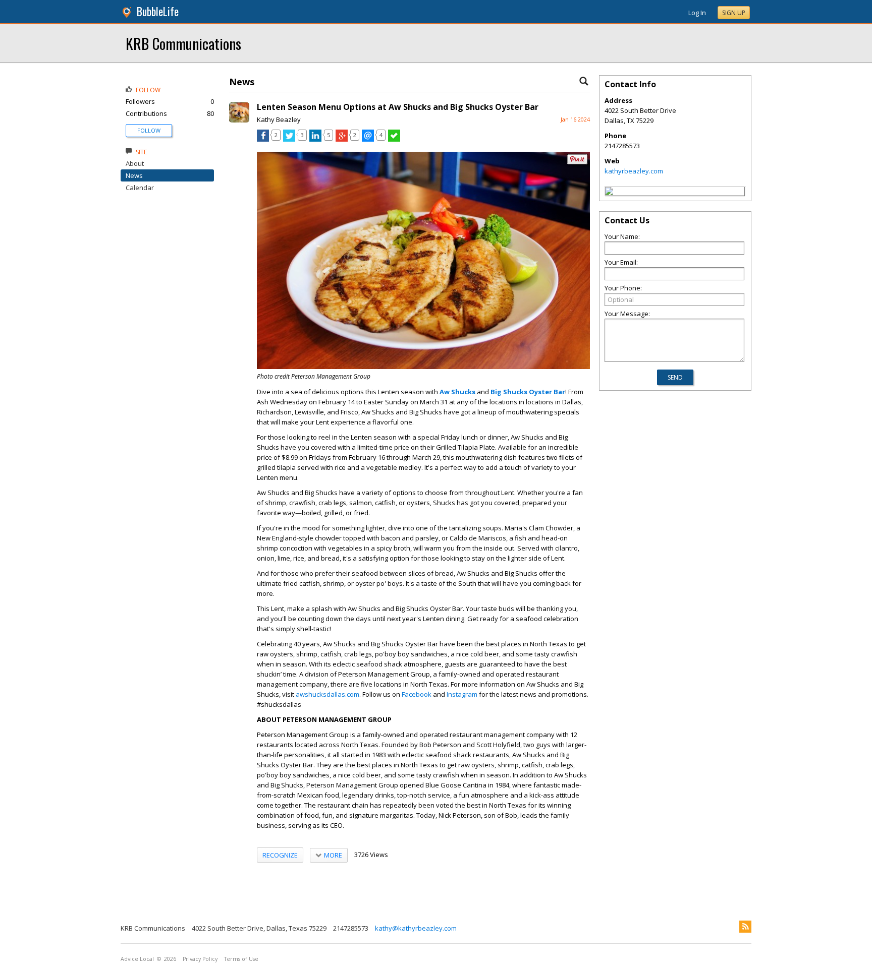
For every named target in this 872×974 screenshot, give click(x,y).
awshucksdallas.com (327, 694)
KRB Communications (183, 43)
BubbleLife (158, 11)
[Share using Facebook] (263, 139)
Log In (697, 12)
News (134, 175)
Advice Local (137, 958)
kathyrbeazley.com (634, 170)
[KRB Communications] (609, 192)
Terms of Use (241, 958)
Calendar (140, 187)
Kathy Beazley (279, 119)
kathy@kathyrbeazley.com (416, 928)
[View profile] (239, 120)
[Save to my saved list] (394, 139)
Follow (148, 130)
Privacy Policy (200, 958)
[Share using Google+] (342, 139)
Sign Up (733, 13)
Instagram (462, 694)
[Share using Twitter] (289, 139)
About (135, 163)
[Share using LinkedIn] (315, 139)
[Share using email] (368, 139)
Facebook (416, 694)
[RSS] (745, 927)
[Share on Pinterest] (577, 162)
